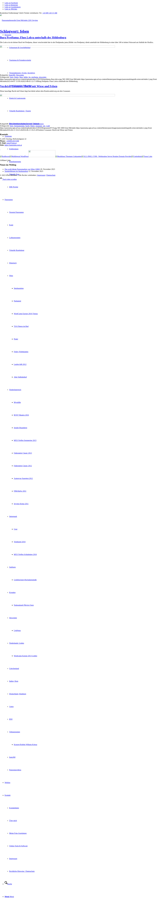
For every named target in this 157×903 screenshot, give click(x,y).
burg (11, 77)
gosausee (39, 126)
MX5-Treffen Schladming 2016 (20, 124)
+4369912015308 (12, 141)
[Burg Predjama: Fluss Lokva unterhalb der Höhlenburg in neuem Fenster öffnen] (57, 47)
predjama (34, 77)
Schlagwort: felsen (14, 31)
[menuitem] (83, 187)
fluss (21, 77)
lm (29, 77)
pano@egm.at (11, 143)
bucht (27, 126)
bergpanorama (19, 126)
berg (11, 126)
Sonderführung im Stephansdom (16, 171)
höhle (26, 77)
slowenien (42, 77)
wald (48, 126)
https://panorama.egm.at (13, 145)
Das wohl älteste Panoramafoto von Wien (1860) (22, 169)
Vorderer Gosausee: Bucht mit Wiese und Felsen (28, 86)
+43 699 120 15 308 (49, 13)
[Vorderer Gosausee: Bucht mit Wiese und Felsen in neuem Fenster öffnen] (57, 96)
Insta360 (12, 75)
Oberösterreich (38, 124)
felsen (16, 77)
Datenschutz (50, 175)
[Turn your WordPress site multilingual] (19, 156)
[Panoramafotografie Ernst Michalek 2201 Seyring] (19, 20)
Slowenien (20, 75)
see (44, 126)
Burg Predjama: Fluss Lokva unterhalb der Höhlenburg (33, 37)
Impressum (41, 175)
